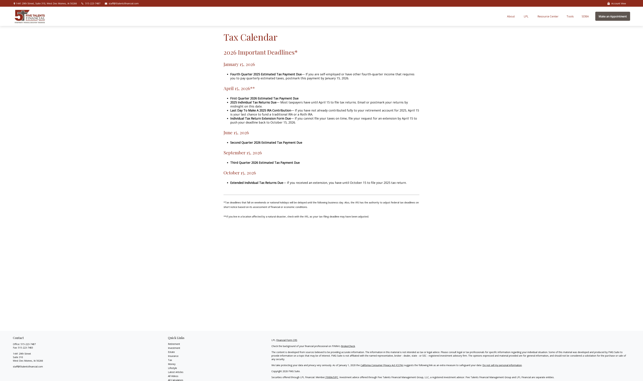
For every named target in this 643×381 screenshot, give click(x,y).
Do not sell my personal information (502, 365)
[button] (511, 16)
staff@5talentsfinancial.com (124, 3)
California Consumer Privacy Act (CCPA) (382, 365)
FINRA (328, 377)
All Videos (173, 376)
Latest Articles (175, 372)
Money (171, 364)
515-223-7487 (92, 3)
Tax (170, 360)
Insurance (173, 356)
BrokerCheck (348, 346)
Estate (171, 352)
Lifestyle (172, 368)
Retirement (174, 344)
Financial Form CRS (286, 340)
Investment (174, 348)
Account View (618, 3)
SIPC (335, 377)
